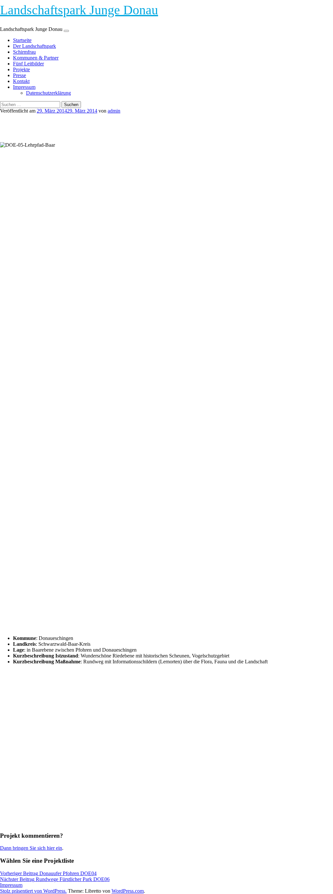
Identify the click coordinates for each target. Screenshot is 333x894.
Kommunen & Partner (36, 58)
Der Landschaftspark (34, 46)
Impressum (24, 87)
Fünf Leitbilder (28, 63)
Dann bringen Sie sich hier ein (31, 848)
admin (114, 111)
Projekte (21, 69)
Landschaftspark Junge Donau (79, 10)
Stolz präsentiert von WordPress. (33, 891)
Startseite (22, 40)
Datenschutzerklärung (48, 93)
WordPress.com (128, 891)
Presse (19, 75)
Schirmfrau (24, 52)
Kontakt (21, 81)
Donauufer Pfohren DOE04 (48, 873)
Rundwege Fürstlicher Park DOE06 (55, 879)
